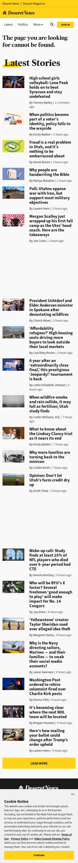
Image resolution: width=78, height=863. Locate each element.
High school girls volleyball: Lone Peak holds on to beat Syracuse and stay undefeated (48, 87)
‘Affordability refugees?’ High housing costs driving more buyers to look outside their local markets (51, 337)
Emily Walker (42, 134)
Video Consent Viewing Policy (52, 839)
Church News (42, 320)
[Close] (73, 795)
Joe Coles (39, 241)
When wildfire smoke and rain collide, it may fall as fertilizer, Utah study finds (50, 404)
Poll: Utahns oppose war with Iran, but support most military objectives (49, 195)
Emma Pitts (41, 700)
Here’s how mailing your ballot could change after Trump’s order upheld (48, 737)
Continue (39, 855)
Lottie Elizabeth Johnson (49, 385)
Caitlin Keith (41, 468)
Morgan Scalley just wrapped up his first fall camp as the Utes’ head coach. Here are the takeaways (51, 226)
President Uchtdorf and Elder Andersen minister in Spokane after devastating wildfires (51, 307)
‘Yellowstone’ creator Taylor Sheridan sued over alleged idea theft (49, 624)
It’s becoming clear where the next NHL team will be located (48, 712)
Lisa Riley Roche (44, 353)
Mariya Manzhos (43, 181)
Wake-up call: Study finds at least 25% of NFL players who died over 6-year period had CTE (50, 560)
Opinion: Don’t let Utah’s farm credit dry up (49, 480)
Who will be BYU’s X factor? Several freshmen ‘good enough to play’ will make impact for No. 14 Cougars (50, 594)
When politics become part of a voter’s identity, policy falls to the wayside (50, 121)
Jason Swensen (43, 672)
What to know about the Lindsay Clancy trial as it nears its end (50, 433)
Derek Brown (41, 162)
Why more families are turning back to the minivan (49, 457)
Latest (8, 24)
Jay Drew (39, 612)
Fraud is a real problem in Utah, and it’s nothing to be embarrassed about (50, 149)
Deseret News (10, 4)
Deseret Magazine (34, 4)
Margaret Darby (43, 635)
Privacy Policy (19, 839)
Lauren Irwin (41, 208)
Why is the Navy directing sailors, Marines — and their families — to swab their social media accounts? (47, 654)
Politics (23, 24)
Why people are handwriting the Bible (49, 172)
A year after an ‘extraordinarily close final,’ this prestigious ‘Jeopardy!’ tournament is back (51, 370)
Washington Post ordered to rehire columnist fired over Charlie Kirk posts (47, 686)
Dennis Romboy (43, 575)
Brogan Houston (43, 723)
